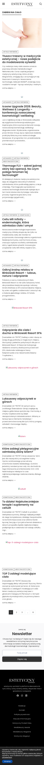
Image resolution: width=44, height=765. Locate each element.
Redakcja (21, 706)
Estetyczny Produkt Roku (22, 723)
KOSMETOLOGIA (24, 215)
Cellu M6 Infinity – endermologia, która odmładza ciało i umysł (17, 222)
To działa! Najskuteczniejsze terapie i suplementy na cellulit (20, 505)
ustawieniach (7, 757)
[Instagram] (22, 695)
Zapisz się (22, 659)
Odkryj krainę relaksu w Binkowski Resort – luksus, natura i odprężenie (19, 273)
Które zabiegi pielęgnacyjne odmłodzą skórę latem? (20, 450)
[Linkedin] (26, 695)
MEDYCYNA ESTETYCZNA (10, 161)
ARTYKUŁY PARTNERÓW (10, 52)
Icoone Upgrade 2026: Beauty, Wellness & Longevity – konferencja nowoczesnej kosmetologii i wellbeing (22, 111)
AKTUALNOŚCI (7, 102)
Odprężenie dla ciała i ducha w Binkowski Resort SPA (22, 331)
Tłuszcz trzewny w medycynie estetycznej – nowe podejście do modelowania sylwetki (21, 59)
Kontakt (22, 710)
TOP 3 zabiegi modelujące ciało (19, 575)
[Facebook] (18, 695)
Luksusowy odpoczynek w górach (19, 400)
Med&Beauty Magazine (22, 732)
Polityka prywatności (22, 714)
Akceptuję (7, 761)
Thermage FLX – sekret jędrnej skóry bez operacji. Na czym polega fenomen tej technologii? (22, 170)
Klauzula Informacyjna (22, 719)
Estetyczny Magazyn (22, 736)
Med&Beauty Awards (22, 727)
